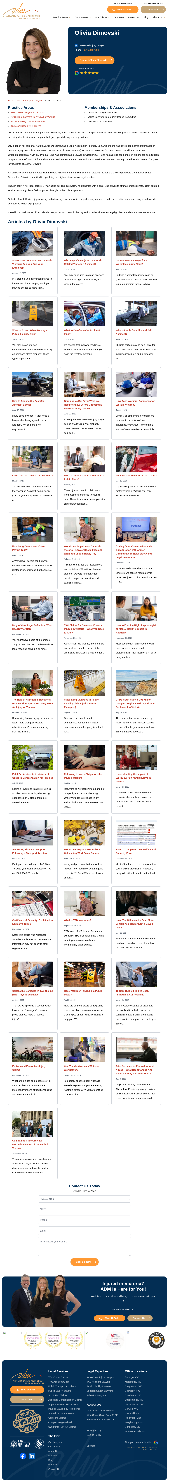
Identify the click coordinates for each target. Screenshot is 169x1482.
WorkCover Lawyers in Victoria (27, 112)
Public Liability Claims (59, 1391)
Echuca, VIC (131, 1409)
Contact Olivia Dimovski (93, 60)
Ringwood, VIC (133, 1418)
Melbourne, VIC (133, 1382)
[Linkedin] (76, 45)
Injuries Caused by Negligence (64, 1409)
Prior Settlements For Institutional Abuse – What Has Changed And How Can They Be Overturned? (135, 1070)
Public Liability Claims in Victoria (28, 121)
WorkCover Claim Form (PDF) (102, 1415)
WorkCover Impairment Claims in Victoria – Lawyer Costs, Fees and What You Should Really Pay (83, 550)
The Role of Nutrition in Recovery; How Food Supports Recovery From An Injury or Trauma (32, 703)
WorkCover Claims (58, 1377)
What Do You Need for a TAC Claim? (136, 475)
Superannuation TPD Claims (26, 126)
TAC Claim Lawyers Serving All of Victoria (33, 117)
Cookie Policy (94, 1435)
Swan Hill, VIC (132, 1413)
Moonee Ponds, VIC (135, 1431)
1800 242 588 (124, 9)
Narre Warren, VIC (134, 1404)
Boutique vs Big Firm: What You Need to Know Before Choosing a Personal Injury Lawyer (83, 405)
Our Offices (101, 17)
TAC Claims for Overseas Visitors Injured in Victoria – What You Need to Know (84, 629)
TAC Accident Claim (58, 1382)
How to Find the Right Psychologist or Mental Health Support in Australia (136, 629)
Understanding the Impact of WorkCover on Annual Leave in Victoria (133, 778)
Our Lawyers (81, 17)
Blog (146, 17)
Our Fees (119, 17)
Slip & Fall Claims (57, 1395)
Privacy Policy (94, 1430)
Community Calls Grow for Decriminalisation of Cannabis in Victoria (30, 1144)
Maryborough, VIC (134, 1422)
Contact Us (152, 9)
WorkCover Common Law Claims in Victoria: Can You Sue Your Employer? (32, 264)
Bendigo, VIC (132, 1377)
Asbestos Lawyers (96, 1395)
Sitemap (91, 1446)
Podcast (52, 1464)
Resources (133, 17)
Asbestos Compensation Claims (65, 1400)
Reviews (52, 1455)
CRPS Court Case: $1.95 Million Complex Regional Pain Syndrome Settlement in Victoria (135, 703)
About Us (157, 17)
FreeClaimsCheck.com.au (100, 1410)
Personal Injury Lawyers (29, 100)
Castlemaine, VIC (134, 1400)
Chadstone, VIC (133, 1395)
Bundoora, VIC (132, 1427)
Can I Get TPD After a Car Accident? (32, 475)
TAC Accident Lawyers (98, 1382)
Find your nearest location (138, 1442)
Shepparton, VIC (133, 1386)
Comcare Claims (57, 1418)
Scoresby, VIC (132, 1391)
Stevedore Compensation (61, 1413)
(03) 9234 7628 (91, 50)
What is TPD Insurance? (77, 920)
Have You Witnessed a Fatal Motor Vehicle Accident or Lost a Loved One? (135, 924)
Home (11, 100)
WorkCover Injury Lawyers (100, 1377)
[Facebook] (22, 1456)
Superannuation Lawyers (100, 1391)
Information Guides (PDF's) (101, 1419)
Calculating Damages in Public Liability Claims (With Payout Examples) (81, 703)
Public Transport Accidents (62, 1386)
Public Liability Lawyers (99, 1386)
